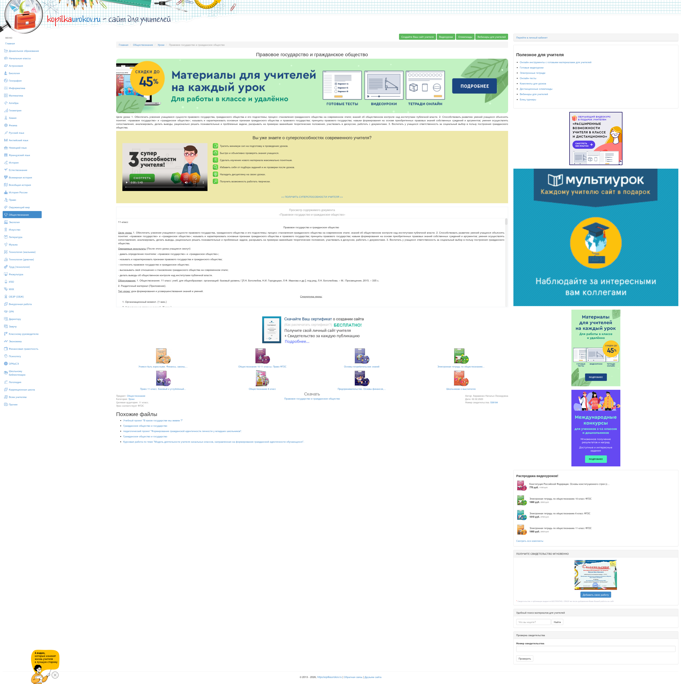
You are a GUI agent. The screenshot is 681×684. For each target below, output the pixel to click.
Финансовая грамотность (23, 348)
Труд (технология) (19, 266)
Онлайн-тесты (528, 78)
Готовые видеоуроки (532, 67)
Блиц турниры (528, 99)
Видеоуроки (446, 36)
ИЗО (11, 281)
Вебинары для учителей (492, 36)
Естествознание (18, 170)
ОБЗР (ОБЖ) (16, 296)
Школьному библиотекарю (17, 372)
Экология (14, 222)
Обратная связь (353, 677)
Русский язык (16, 132)
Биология (14, 73)
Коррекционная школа (22, 389)
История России (18, 192)
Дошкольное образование (24, 50)
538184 (494, 402)
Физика (13, 125)
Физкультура (16, 274)
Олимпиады (465, 36)
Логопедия (15, 382)
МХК (11, 289)
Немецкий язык (18, 147)
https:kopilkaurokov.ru (329, 677)
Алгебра (13, 103)
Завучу (13, 326)
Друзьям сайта (372, 677)
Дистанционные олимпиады (536, 88)
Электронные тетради (532, 72)
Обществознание (19, 214)
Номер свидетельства (530, 643)
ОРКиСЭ (14, 363)
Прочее (13, 404)
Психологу (15, 356)
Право (12, 199)
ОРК (11, 311)
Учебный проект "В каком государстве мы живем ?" (153, 420)
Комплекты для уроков (533, 83)
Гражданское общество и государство (145, 425)
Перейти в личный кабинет (531, 37)
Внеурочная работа (20, 304)
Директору (15, 319)
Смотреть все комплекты (529, 540)
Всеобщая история (20, 185)
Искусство (14, 229)
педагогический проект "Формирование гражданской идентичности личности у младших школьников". (182, 431)
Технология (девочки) (21, 259)
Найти (557, 622)
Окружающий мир (19, 207)
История (14, 162)
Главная (10, 43)
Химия (12, 118)
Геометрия (15, 110)
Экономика (15, 341)
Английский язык (18, 140)
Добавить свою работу (596, 594)
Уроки (161, 44)
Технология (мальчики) (22, 252)
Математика (16, 95)
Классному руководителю (24, 334)
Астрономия (16, 65)
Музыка (13, 244)
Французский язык (19, 155)
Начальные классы (20, 58)
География (15, 80)
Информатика (17, 88)
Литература (15, 237)
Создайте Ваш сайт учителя (417, 36)
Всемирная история (20, 177)
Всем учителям (18, 397)
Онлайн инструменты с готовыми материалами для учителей (555, 62)
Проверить (525, 658)
